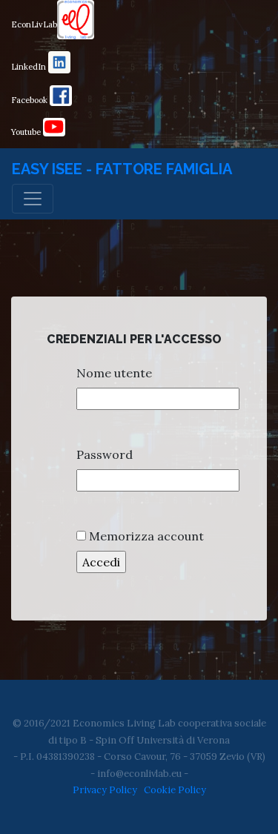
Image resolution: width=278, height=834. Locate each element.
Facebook (30, 100)
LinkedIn (29, 67)
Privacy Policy (105, 790)
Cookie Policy (175, 790)
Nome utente (114, 372)
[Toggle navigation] (32, 199)
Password (104, 454)
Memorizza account (146, 536)
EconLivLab (34, 24)
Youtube (27, 132)
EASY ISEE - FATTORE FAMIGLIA (122, 169)
